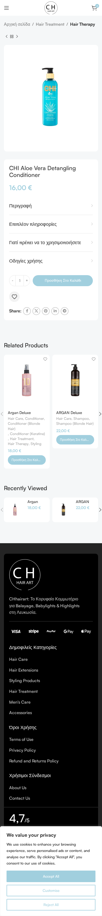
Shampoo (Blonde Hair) (75, 423)
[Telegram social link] (65, 311)
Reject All (51, 904)
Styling (36, 443)
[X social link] (36, 311)
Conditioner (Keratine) (27, 433)
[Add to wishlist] (14, 296)
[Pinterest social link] (46, 311)
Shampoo (81, 418)
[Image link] (25, 574)
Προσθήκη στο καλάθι (63, 280)
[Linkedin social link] (55, 311)
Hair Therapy (82, 24)
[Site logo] (51, 7)
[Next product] (17, 36)
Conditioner (34, 418)
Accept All (51, 876)
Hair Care (15, 418)
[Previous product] (6, 36)
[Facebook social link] (27, 311)
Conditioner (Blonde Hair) (24, 426)
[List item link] (51, 659)
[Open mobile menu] (6, 8)
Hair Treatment (50, 24)
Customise (51, 890)
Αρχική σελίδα (17, 24)
